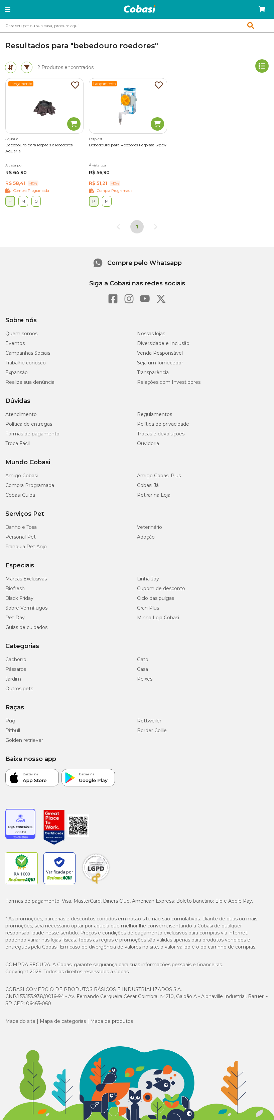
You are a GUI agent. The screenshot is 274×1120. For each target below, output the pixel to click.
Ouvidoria (148, 443)
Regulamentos (154, 414)
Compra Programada (29, 485)
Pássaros (15, 669)
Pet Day (15, 618)
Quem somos (21, 334)
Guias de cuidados (26, 627)
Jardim (13, 679)
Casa (142, 669)
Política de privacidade (163, 424)
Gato (142, 659)
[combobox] (137, 25)
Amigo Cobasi (21, 476)
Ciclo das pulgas (155, 598)
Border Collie (152, 730)
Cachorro (15, 659)
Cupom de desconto (161, 588)
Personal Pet (20, 537)
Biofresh (15, 588)
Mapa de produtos (111, 1021)
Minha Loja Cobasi (158, 618)
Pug (10, 721)
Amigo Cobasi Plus (159, 476)
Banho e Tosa (21, 527)
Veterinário (149, 527)
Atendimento (21, 414)
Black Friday (19, 598)
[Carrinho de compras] (262, 9)
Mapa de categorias (63, 1021)
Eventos (15, 343)
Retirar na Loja (153, 495)
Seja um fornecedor (160, 363)
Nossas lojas (151, 334)
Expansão (16, 372)
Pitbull (12, 730)
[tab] (10, 67)
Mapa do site (20, 1021)
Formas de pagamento (32, 434)
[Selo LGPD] (96, 884)
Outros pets (19, 689)
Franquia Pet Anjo (26, 547)
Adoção (146, 537)
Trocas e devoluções (160, 434)
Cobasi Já (148, 485)
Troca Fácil (17, 443)
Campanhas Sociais (27, 353)
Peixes (144, 679)
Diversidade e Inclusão (163, 343)
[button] (7, 9)
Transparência (153, 372)
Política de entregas (28, 424)
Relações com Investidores (168, 382)
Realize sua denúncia (29, 382)
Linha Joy (148, 579)
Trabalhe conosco (25, 363)
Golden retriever (24, 740)
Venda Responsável (160, 353)
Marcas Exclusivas (26, 579)
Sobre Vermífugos (26, 608)
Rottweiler (149, 721)
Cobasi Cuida (20, 495)
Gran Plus (148, 608)
